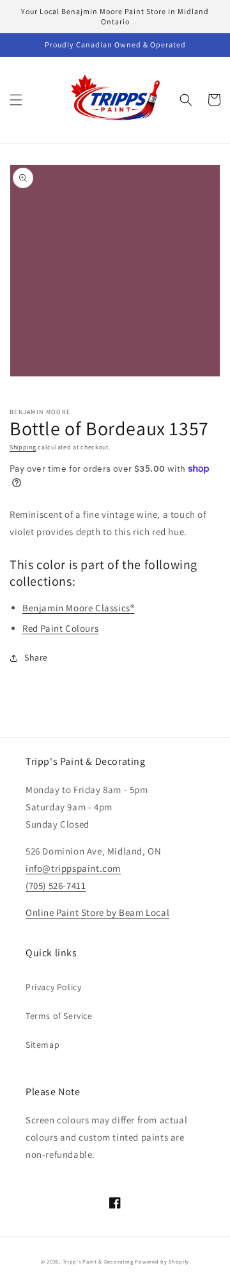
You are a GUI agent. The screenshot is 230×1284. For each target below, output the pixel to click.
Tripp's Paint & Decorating (98, 1261)
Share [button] (36, 657)
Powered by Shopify (162, 1261)
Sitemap (42, 1044)
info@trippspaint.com (73, 868)
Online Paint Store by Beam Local (97, 912)
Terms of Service (59, 1016)
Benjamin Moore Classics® (78, 608)
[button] (16, 100)
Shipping (23, 447)
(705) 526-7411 (56, 885)
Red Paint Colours (60, 628)
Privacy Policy (53, 987)
